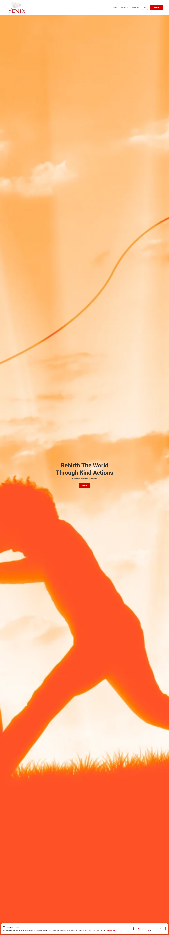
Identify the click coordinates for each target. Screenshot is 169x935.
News (115, 7)
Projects (124, 7)
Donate (156, 7)
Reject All (141, 929)
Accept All (158, 929)
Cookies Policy (110, 930)
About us (135, 7)
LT (145, 7)
